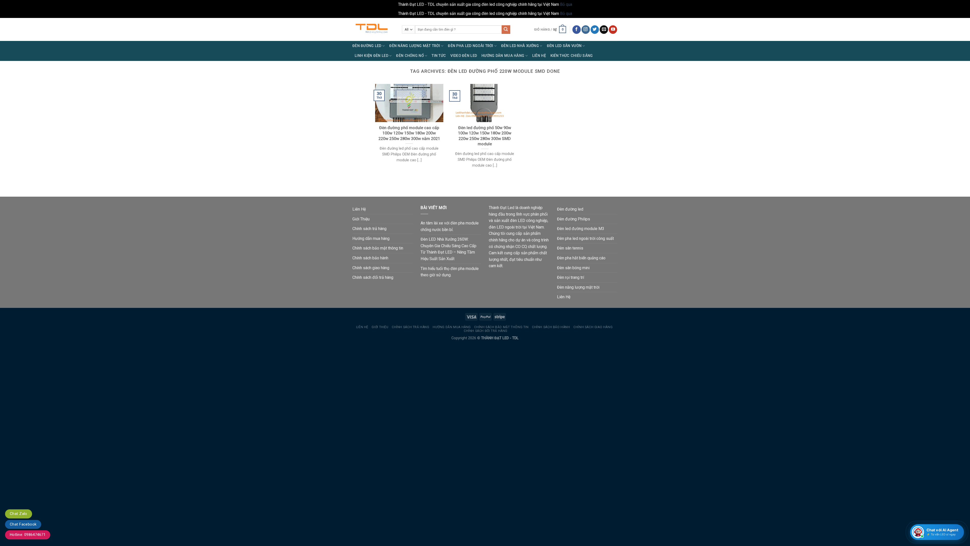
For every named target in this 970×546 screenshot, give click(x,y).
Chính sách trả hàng (369, 228)
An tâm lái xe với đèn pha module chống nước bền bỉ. (450, 226)
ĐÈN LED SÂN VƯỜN (564, 46)
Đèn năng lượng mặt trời (578, 287)
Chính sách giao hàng (370, 267)
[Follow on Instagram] (585, 29)
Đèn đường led (570, 209)
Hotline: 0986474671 (27, 534)
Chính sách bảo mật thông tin (377, 248)
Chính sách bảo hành (370, 258)
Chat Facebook (23, 524)
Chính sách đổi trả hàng (372, 277)
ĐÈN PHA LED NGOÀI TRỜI (470, 46)
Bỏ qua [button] (566, 4)
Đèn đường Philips (573, 219)
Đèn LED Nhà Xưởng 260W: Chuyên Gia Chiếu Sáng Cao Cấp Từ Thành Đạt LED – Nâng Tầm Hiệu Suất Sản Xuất (448, 249)
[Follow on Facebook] (576, 29)
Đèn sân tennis (570, 248)
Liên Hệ (539, 56)
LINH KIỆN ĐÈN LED (371, 56)
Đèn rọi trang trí (570, 277)
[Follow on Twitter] (595, 29)
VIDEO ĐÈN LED (463, 56)
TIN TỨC (439, 56)
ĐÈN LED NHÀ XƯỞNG (520, 46)
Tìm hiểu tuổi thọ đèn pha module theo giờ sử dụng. (450, 272)
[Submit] (506, 29)
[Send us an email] (604, 29)
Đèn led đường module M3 (580, 228)
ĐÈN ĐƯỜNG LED (366, 46)
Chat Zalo (18, 513)
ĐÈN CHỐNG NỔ (410, 56)
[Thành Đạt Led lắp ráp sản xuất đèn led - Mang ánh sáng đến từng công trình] (373, 29)
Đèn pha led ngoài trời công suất (585, 238)
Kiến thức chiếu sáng (571, 56)
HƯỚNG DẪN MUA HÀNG (502, 56)
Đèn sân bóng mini (573, 267)
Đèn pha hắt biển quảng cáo (581, 258)
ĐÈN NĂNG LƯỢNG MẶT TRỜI (414, 46)
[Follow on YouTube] (613, 29)
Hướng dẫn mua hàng (371, 238)
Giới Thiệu (361, 219)
